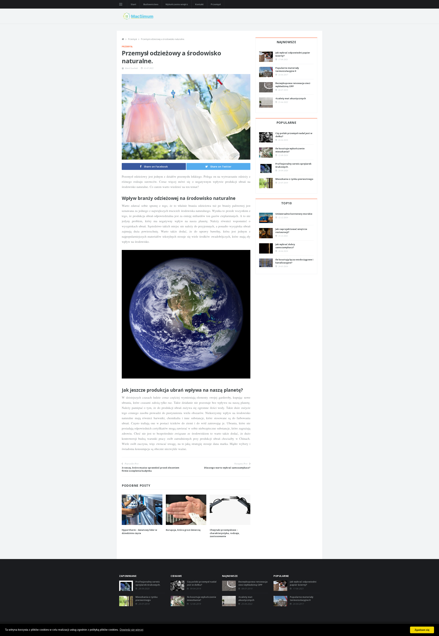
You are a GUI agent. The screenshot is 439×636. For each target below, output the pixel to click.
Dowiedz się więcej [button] (131, 629)
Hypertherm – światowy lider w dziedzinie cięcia (139, 531)
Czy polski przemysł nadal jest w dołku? (201, 583)
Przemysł (216, 4)
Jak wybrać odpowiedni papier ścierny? (303, 583)
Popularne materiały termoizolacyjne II (287, 69)
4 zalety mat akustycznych (290, 98)
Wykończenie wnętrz (176, 4)
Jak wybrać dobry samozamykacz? (285, 246)
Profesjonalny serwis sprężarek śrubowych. (148, 583)
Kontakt (199, 4)
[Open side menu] (120, 4)
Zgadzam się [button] (422, 629)
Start (133, 4)
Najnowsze (286, 42)
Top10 (286, 203)
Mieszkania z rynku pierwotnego (294, 179)
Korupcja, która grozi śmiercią (183, 529)
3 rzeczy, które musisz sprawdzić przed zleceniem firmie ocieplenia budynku (150, 469)
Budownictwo (150, 4)
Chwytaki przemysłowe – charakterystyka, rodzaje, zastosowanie (225, 533)
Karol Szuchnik (131, 68)
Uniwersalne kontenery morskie (293, 213)
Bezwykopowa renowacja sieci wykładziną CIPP (292, 85)
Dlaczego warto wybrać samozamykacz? (227, 467)
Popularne (286, 123)
